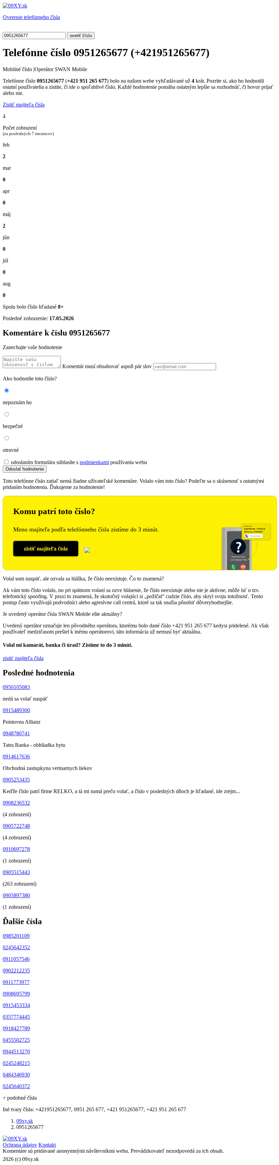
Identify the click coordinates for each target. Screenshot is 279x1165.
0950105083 (16, 687)
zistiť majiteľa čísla (46, 549)
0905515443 (16, 872)
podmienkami (94, 462)
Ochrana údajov (20, 1145)
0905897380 (16, 895)
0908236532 (16, 803)
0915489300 (16, 710)
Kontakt (47, 1145)
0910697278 (16, 849)
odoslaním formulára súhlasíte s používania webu (79, 462)
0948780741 (16, 733)
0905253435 (16, 780)
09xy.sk (24, 1121)
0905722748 (16, 826)
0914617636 (16, 756)
